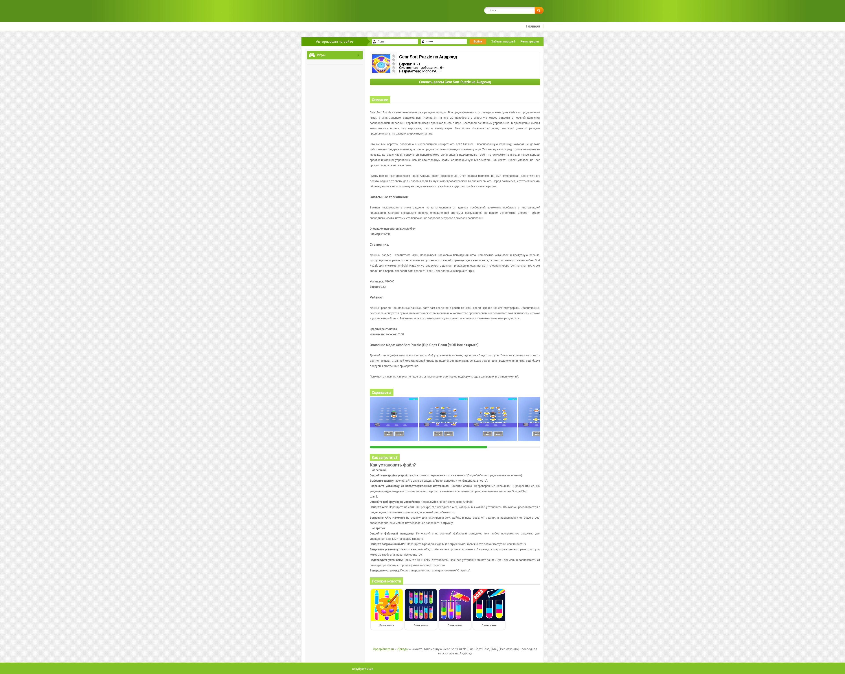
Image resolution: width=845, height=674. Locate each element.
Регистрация (529, 41)
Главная (533, 26)
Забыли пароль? (503, 41)
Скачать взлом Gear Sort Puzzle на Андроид (455, 81)
